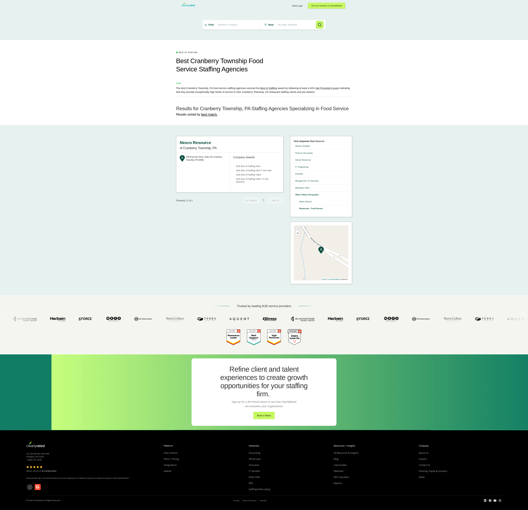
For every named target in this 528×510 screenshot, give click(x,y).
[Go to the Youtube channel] (495, 500)
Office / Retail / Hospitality (307, 195)
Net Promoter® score (327, 88)
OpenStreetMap (334, 279)
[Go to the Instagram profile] (500, 500)
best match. (209, 114)
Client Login (297, 6)
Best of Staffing (268, 88)
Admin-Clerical (305, 201)
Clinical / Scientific (302, 146)
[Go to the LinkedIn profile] (485, 500)
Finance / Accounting (304, 153)
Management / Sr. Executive (307, 181)
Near (271, 24)
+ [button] (298, 229)
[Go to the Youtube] (490, 500)
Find (211, 24)
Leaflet (323, 279)
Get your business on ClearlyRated (326, 6)
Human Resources (303, 160)
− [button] (298, 233)
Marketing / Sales (302, 188)
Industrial (299, 174)
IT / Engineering (302, 167)
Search (320, 25)
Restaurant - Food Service (311, 208)
